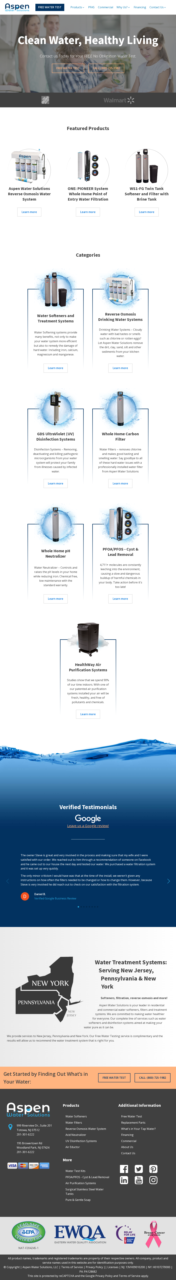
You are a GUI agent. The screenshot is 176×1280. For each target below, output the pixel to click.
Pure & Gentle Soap (78, 1200)
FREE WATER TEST (50, 7)
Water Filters (73, 1122)
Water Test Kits (75, 1171)
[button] (77, 7)
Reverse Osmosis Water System (85, 1129)
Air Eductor (72, 1147)
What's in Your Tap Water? (138, 1129)
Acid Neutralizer (75, 1135)
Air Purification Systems (80, 1183)
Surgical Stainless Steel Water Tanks (84, 1191)
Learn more (29, 212)
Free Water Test (131, 1116)
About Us (127, 1147)
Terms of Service (129, 1276)
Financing (127, 1135)
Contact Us (128, 1153)
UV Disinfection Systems (81, 1141)
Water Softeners (76, 1116)
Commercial (128, 1141)
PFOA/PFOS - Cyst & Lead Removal (87, 1177)
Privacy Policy (104, 1276)
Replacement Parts (133, 1122)
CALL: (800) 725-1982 (106, 68)
